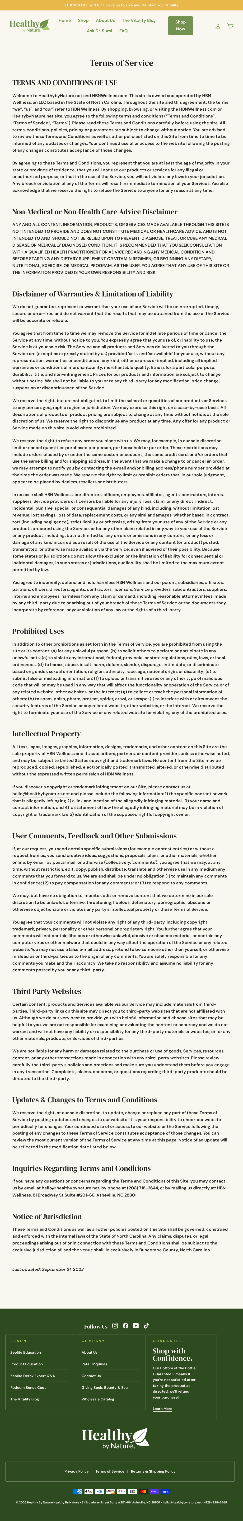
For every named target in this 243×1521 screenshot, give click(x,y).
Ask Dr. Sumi (99, 31)
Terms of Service (109, 1471)
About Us (105, 20)
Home (65, 20)
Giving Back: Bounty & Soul (105, 1387)
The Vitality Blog (139, 20)
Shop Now (180, 25)
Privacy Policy (77, 1471)
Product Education (26, 1364)
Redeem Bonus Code (28, 1387)
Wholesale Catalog (98, 1399)
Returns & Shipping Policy (153, 1471)
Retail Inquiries (94, 1364)
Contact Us (91, 1376)
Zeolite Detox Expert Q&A (32, 1376)
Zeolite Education (25, 1352)
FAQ (123, 31)
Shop (83, 20)
